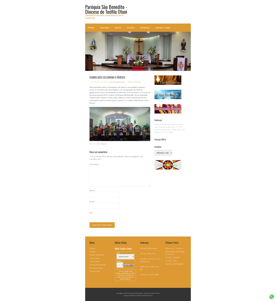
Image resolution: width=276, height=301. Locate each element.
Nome (92, 190)
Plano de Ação (94, 271)
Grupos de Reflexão (96, 255)
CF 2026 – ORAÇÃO (172, 257)
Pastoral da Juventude (97, 265)
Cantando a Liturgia (162, 28)
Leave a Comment (134, 82)
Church (126, 295)
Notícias (118, 28)
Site (90, 212)
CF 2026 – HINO (171, 261)
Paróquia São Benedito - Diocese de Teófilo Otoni (106, 9)
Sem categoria (102, 144)
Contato (92, 252)
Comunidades (145, 28)
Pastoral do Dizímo (96, 268)
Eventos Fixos (94, 258)
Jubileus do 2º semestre (174, 248)
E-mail (92, 201)
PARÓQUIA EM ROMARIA (174, 264)
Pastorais (130, 28)
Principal (91, 28)
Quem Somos (104, 28)
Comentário (94, 164)
